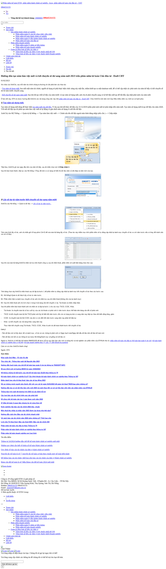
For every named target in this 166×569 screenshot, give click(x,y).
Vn (7, 13)
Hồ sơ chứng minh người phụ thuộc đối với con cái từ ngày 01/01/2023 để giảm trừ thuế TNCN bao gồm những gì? (44, 384)
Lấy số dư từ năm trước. (42, 204)
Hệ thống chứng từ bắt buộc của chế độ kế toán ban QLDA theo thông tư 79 (29, 373)
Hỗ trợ (8, 60)
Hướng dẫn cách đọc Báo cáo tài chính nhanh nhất (20, 414)
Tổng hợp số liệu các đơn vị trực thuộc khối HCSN (35, 52)
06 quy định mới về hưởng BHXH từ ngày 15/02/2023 (20, 369)
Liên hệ (9, 63)
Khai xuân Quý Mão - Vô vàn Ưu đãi (14, 358)
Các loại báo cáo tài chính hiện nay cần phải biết (19, 395)
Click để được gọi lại (9, 564)
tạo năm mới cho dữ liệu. (42, 107)
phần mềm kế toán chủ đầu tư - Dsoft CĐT (74, 99)
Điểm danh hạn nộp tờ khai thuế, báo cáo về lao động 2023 (23, 380)
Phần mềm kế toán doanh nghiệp (28, 47)
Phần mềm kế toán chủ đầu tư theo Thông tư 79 (19, 426)
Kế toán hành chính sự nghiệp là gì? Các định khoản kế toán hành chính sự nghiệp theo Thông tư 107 (39, 376)
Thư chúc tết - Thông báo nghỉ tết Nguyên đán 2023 (20, 361)
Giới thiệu (9, 58)
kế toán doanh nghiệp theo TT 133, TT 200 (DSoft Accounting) (46, 342)
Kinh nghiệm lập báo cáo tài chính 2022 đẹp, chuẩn (20, 407)
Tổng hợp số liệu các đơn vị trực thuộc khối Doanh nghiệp (38, 54)
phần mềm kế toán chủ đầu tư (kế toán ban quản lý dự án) (130, 341)
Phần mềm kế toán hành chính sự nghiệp (31, 36)
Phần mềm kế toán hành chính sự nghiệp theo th (19, 429)
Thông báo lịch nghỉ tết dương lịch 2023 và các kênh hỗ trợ (23, 392)
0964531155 (6, 7)
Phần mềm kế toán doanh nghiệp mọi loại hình (19, 433)
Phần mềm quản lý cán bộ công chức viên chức (34, 34)
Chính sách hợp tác (13, 56)
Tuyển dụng (10, 501)
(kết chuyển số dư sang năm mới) (41, 200)
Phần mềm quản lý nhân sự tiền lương (30, 45)
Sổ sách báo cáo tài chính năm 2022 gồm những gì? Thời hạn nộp (26, 418)
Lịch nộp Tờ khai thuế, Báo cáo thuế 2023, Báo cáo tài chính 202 (25, 422)
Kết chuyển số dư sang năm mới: (14, 95)
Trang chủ (10, 27)
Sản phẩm (9, 30)
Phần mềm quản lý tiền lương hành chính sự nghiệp (35, 38)
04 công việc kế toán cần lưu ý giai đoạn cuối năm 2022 (22, 399)
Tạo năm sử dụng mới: (11, 88)
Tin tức (8, 69)
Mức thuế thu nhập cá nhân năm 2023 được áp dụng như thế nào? (26, 411)
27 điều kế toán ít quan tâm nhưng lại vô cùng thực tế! (21, 403)
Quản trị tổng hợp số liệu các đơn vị (24, 49)
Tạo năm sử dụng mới (13, 103)
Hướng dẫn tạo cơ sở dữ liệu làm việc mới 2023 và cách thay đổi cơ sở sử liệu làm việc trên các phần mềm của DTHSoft (46, 388)
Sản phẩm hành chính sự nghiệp (23, 32)
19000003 (39, 18)
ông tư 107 (42, 429)
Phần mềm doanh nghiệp (20, 43)
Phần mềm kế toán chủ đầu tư (27, 41)
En (7, 11)
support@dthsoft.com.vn (16, 488)
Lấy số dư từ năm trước (14, 200)
